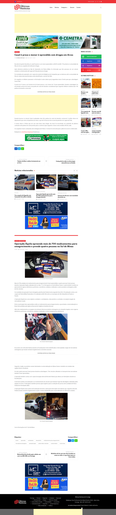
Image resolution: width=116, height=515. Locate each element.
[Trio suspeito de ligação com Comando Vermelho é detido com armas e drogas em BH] (86, 103)
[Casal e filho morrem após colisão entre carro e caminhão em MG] (86, 122)
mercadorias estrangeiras (21, 443)
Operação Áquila (32, 443)
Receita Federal (54, 443)
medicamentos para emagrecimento (51, 440)
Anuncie (72, 7)
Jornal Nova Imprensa (27, 132)
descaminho (38, 440)
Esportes (45, 503)
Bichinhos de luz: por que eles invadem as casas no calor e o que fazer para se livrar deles (63, 455)
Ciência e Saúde (95, 90)
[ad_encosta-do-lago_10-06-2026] (36, 42)
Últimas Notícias (21, 57)
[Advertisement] (58, 23)
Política (50, 505)
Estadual (83, 129)
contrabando (30, 440)
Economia (56, 502)
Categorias (64, 7)
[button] (74, 170)
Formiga (32, 498)
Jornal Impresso (54, 503)
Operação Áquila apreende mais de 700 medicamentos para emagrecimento (45, 196)
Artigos (45, 500)
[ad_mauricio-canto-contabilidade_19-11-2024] (46, 208)
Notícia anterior (23, 159)
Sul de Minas (62, 443)
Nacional (94, 109)
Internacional (36, 500)
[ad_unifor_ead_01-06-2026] (46, 222)
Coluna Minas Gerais (36, 502)
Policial (16, 192)
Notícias (57, 7)
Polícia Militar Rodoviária (43, 443)
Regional (83, 90)
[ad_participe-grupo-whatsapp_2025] (46, 137)
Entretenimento (36, 503)
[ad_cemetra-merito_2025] (79, 42)
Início (51, 7)
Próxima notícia (70, 159)
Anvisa (17, 440)
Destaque (42, 191)
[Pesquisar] (101, 7)
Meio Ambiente (42, 505)
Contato (78, 7)
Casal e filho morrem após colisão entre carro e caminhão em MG (37, 1)
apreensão (23, 440)
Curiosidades (48, 502)
